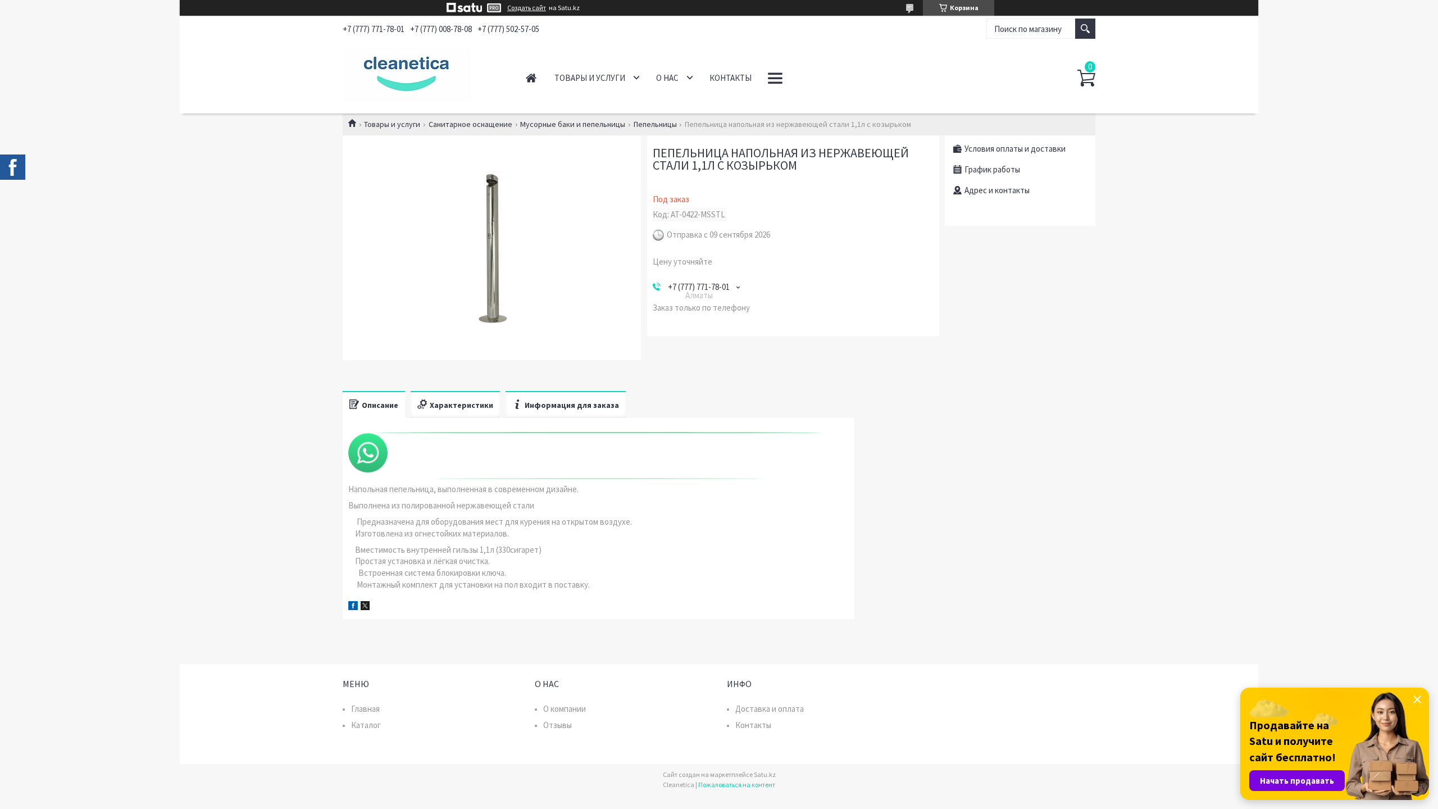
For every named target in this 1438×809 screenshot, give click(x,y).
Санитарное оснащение (470, 124)
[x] (365, 607)
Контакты (730, 77)
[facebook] (353, 607)
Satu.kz (765, 774)
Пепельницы (655, 124)
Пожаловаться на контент (736, 784)
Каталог (366, 725)
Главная (531, 78)
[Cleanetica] (421, 72)
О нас (667, 77)
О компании (564, 708)
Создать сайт (526, 8)
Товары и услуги (589, 77)
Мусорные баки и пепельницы (572, 124)
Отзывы (557, 725)
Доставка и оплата (769, 708)
